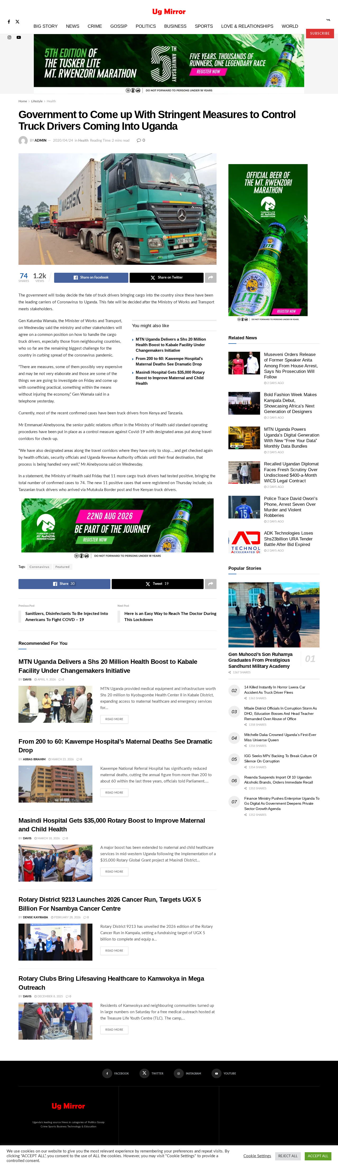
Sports (204, 26)
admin (40, 140)
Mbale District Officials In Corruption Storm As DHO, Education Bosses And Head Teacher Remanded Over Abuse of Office (280, 713)
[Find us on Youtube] (19, 37)
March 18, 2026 (48, 838)
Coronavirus (39, 566)
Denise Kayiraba (35, 917)
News (72, 26)
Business (175, 26)
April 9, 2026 (46, 679)
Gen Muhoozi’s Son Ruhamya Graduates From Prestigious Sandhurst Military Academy (260, 660)
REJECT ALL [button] (288, 1156)
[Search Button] (328, 19)
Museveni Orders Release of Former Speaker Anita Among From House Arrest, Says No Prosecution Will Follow (291, 365)
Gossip (118, 26)
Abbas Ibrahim (34, 759)
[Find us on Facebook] (9, 22)
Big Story (46, 26)
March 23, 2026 (62, 759)
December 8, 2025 (50, 996)
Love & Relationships (247, 26)
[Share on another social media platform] (211, 278)
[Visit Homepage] (169, 9)
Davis (27, 679)
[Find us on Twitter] (17, 22)
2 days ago (275, 383)
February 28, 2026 (67, 917)
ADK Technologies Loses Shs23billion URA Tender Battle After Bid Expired (288, 539)
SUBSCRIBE (320, 33)
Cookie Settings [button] (257, 1156)
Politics (146, 26)
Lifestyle (37, 101)
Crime (95, 26)
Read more (116, 718)
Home (22, 101)
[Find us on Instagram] (9, 37)
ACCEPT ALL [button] (318, 1156)
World (290, 26)
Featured (62, 566)
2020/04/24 (63, 140)
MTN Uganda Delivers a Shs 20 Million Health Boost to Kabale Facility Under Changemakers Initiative (171, 345)
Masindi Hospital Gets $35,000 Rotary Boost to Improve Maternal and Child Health (170, 378)
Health (51, 101)
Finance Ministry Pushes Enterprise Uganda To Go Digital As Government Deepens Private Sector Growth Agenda (282, 803)
